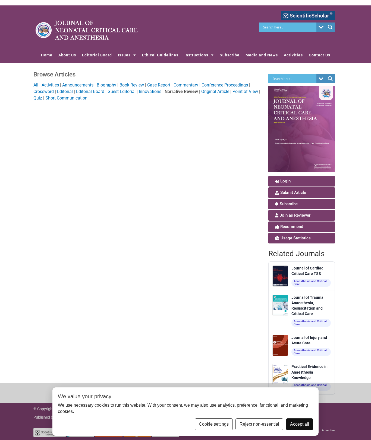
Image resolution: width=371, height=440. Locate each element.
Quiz (37, 98)
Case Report (158, 85)
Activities (293, 55)
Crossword (43, 91)
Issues (124, 55)
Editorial (65, 91)
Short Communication (66, 98)
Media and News (262, 55)
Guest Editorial (122, 91)
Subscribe (230, 55)
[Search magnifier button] (330, 27)
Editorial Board (97, 55)
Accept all (299, 424)
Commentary (186, 85)
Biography (106, 85)
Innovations (150, 91)
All (35, 85)
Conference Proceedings (225, 85)
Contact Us (319, 55)
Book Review (132, 85)
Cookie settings (214, 424)
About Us (67, 55)
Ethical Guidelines (160, 55)
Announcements (77, 85)
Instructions (196, 55)
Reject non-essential (259, 424)
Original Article (215, 91)
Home (46, 55)
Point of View (245, 91)
